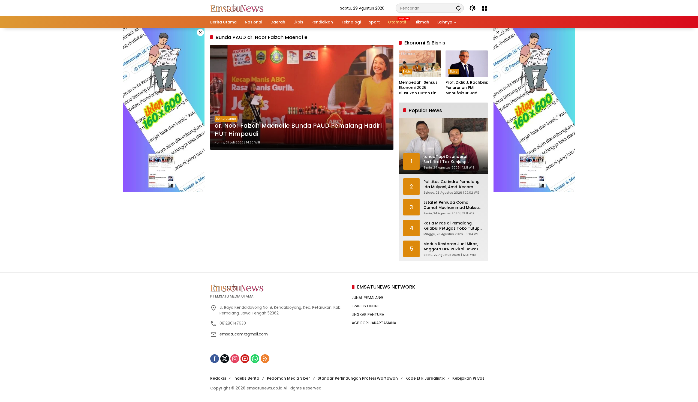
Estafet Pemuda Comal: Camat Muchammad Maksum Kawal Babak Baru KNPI (453, 205)
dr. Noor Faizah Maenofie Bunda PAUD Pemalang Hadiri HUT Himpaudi (298, 130)
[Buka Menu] (484, 8)
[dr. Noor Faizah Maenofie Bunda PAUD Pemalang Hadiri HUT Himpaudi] (301, 97)
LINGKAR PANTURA (368, 314)
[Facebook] (214, 358)
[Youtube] (244, 358)
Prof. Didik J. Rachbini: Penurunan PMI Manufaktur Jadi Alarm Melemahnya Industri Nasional (467, 88)
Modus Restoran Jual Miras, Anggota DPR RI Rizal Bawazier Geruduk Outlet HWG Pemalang (453, 246)
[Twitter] (224, 358)
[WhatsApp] (255, 358)
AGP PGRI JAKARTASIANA (374, 323)
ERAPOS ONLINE (366, 306)
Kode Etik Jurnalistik (425, 378)
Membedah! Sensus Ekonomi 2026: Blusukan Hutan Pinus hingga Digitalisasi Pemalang (420, 88)
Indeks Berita (246, 378)
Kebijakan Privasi (468, 378)
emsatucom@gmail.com (243, 334)
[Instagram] (234, 358)
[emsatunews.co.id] (237, 8)
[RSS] (265, 358)
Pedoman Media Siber (288, 378)
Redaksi (218, 378)
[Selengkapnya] (278, 287)
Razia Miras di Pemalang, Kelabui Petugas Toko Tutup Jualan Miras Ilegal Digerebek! (453, 226)
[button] (458, 8)
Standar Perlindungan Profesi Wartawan (358, 378)
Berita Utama (226, 118)
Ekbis (407, 71)
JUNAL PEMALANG (367, 297)
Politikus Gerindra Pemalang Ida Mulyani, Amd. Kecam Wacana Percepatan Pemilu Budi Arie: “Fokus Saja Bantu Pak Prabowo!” (451, 184)
